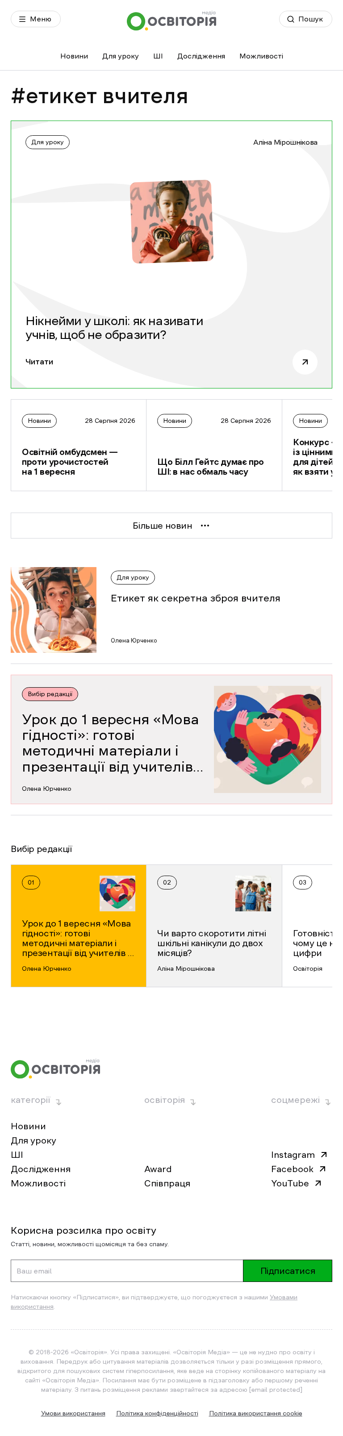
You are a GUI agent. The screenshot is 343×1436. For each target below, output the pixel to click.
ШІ (158, 55)
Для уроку (120, 55)
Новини (74, 55)
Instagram (293, 1154)
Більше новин (162, 525)
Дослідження (201, 55)
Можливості (261, 55)
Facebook (292, 1169)
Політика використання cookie (255, 1413)
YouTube (290, 1183)
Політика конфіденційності (157, 1413)
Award (158, 1169)
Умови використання (73, 1413)
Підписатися (287, 1270)
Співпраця (167, 1183)
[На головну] (171, 21)
